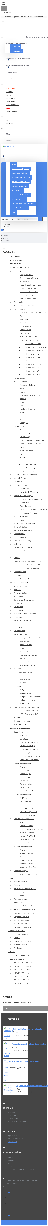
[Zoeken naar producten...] (3, 160)
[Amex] (9, 1208)
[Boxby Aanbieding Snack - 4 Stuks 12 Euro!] (8, 1033)
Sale (13, 212)
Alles (14, 164)
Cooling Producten (18, 199)
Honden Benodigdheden (20, 169)
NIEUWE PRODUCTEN (19, 186)
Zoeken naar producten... (8, 219)
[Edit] (3, 21)
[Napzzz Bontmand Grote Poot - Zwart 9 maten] (8, 1049)
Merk (6, 238)
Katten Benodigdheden (20, 173)
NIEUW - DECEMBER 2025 (21, 182)
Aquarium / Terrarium (19, 208)
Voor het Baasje (17, 190)
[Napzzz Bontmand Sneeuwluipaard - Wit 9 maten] (10, 1089)
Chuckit (7, 241)
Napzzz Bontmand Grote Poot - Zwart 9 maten (29, 1044)
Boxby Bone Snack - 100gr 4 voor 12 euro (24, 1061)
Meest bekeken (14, 1019)
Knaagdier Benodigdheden (21, 177)
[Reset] (4, 8)
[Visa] (9, 1191)
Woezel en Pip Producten (20, 195)
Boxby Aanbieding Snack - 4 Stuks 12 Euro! (28, 1029)
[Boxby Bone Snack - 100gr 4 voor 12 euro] (6, 1070)
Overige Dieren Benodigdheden (23, 203)
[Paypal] (9, 1203)
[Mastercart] (9, 1197)
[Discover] (9, 1214)
